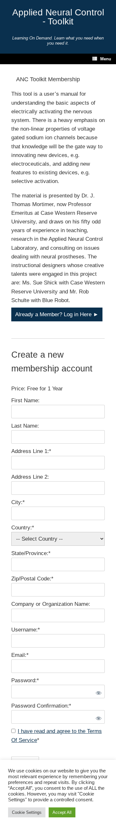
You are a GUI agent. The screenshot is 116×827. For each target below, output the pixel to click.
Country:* (22, 528)
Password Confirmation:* (41, 706)
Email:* (20, 655)
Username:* (25, 630)
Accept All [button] (62, 812)
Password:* (25, 680)
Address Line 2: (30, 477)
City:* (18, 502)
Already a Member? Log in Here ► (57, 314)
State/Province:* (31, 553)
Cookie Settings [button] (27, 812)
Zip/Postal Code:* (32, 579)
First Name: (25, 400)
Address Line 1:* (31, 451)
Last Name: (25, 426)
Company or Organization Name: (50, 604)
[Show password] (97, 691)
